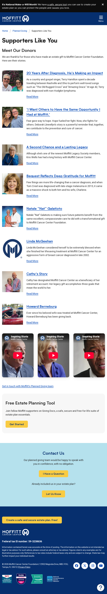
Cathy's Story (37, 274)
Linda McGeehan (39, 241)
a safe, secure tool (57, 4)
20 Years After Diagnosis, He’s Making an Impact (64, 73)
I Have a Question (53, 473)
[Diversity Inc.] (21, 579)
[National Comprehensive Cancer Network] (55, 579)
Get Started (17, 424)
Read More (32, 96)
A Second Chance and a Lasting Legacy (57, 147)
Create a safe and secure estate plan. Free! (32, 519)
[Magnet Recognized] (37, 579)
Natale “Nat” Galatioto (44, 208)
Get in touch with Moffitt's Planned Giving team (28, 386)
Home (5, 31)
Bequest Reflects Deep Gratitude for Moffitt (61, 176)
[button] (100, 587)
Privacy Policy (24, 567)
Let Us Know (53, 493)
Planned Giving (20, 31)
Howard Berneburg (41, 306)
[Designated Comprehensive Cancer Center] (7, 579)
